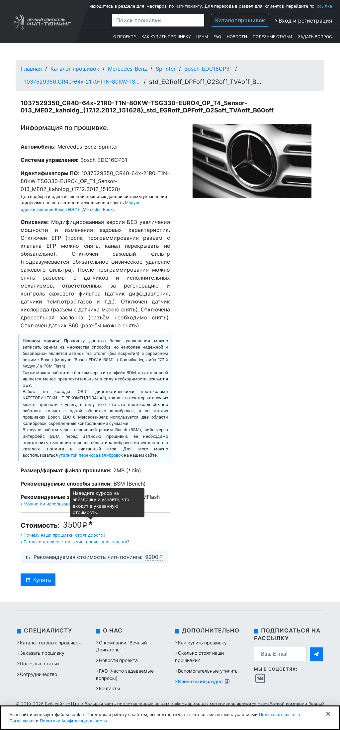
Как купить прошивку (166, 36)
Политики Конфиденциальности (73, 720)
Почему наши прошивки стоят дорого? (64, 535)
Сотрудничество (38, 674)
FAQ (217, 36)
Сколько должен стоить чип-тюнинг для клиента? (76, 541)
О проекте (124, 36)
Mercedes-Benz (127, 68)
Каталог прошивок (240, 20)
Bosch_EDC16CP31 (208, 68)
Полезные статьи (272, 36)
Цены (202, 36)
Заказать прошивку (42, 653)
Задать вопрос (315, 36)
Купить (42, 579)
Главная (31, 68)
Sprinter (166, 68)
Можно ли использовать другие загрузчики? (71, 503)
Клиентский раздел (200, 681)
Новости (237, 36)
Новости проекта (118, 660)
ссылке (324, 6)
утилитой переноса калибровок (91, 455)
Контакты (109, 688)
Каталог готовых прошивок (50, 642)
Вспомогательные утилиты (208, 671)
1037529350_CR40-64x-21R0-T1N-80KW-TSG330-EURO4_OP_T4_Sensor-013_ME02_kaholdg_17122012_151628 (82, 81)
